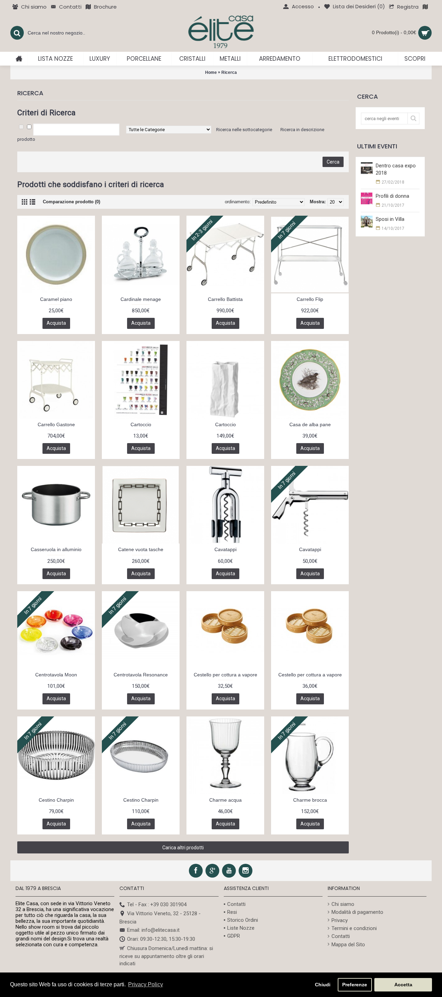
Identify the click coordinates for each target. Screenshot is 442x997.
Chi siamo (343, 904)
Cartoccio (141, 424)
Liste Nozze (240, 928)
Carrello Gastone (56, 424)
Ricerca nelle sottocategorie (244, 129)
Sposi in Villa (390, 219)
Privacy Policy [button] (145, 984)
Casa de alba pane (310, 424)
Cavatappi (225, 549)
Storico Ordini (242, 920)
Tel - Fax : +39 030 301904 (156, 904)
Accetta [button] (403, 984)
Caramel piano (56, 299)
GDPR (233, 936)
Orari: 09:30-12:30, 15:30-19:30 (161, 939)
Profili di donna (392, 196)
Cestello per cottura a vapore (225, 674)
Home (211, 72)
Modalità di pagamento (357, 912)
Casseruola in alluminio (56, 549)
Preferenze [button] (354, 984)
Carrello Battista (225, 299)
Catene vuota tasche (140, 549)
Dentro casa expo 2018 (396, 169)
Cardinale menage (141, 299)
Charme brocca (310, 800)
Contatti (236, 904)
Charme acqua (225, 800)
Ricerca (229, 72)
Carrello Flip (310, 299)
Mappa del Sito (348, 944)
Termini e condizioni (354, 928)
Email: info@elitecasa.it (153, 930)
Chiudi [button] (322, 984)
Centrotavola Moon (56, 674)
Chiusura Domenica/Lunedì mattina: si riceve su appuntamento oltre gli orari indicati (166, 956)
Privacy (340, 920)
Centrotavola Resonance (141, 674)
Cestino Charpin (56, 800)
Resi (232, 912)
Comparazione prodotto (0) (71, 201)
